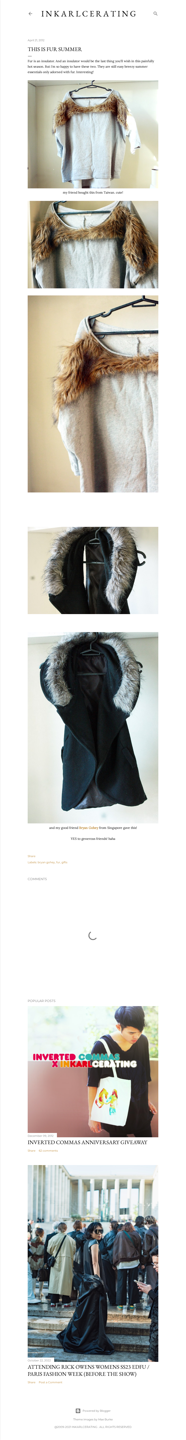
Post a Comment (50, 1382)
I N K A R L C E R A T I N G (88, 13)
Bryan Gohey (88, 828)
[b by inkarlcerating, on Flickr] (93, 613)
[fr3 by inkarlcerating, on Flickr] (93, 491)
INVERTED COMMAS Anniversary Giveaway (87, 1142)
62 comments (48, 1150)
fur (58, 862)
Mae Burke (105, 1419)
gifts (64, 862)
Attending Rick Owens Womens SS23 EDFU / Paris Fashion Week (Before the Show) (88, 1370)
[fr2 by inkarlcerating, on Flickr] (93, 287)
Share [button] (31, 856)
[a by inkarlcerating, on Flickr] (93, 822)
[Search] (155, 12)
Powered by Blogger (97, 1410)
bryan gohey (46, 862)
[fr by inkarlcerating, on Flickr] (93, 187)
